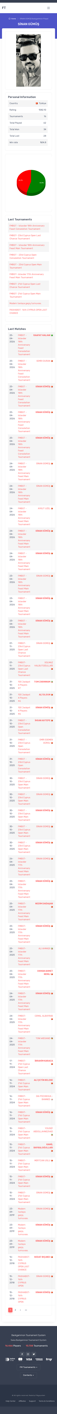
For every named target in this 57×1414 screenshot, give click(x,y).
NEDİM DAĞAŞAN (44, 903)
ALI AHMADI (44, 948)
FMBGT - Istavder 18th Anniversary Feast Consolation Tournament (24, 345)
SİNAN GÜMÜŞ (43, 386)
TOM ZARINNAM (42, 681)
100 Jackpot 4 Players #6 (24, 697)
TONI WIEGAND (43, 1038)
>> (26, 1310)
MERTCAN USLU (42, 1160)
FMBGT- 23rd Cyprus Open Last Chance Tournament (24, 649)
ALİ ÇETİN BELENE (43, 1080)
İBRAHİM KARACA (44, 1061)
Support (32, 1401)
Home (13, 19)
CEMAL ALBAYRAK (44, 1016)
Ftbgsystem (40, 1395)
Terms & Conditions (47, 1401)
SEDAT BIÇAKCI (42, 1257)
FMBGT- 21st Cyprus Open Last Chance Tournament (24, 1067)
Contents (27, 1375)
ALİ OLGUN (44, 694)
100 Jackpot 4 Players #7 (24, 684)
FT (4, 8)
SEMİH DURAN (43, 361)
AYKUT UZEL (44, 508)
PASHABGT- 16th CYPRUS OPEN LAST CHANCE (24, 1263)
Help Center (11, 1401)
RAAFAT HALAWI (41, 335)
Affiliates (22, 1401)
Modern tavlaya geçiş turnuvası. (25, 303)
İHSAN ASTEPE (42, 720)
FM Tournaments (27, 1367)
